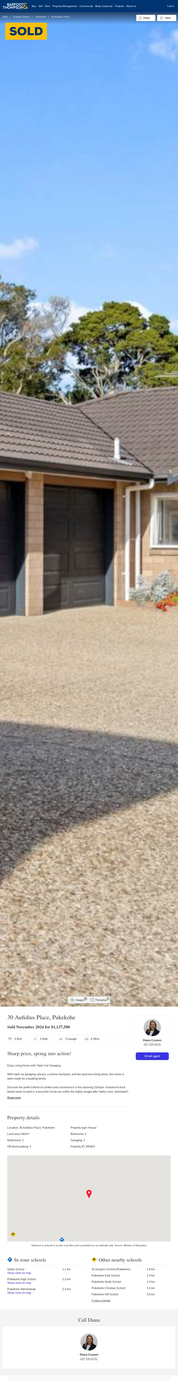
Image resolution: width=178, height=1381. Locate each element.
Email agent (152, 1056)
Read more (14, 1097)
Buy (34, 6)
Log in (170, 6)
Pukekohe (40, 16)
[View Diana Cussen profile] (152, 1027)
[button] (89, 1194)
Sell (40, 6)
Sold (5, 16)
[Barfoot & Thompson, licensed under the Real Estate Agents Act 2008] (15, 4)
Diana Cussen (152, 1040)
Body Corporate (104, 6)
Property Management (64, 6)
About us (131, 6)
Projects (119, 6)
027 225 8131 (152, 1044)
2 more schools (101, 1300)
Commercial (86, 6)
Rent (47, 6)
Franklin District (21, 16)
